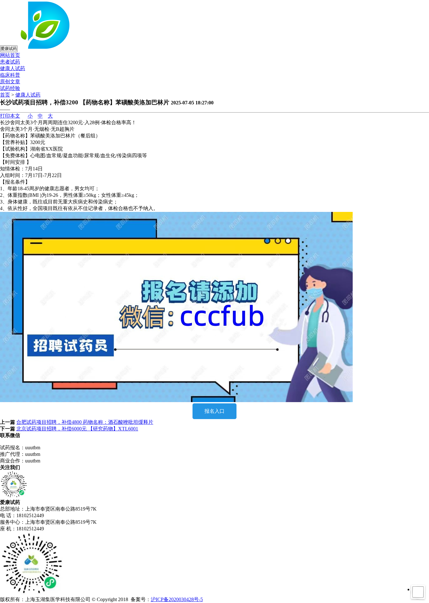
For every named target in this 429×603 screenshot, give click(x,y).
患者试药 (10, 61)
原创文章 (10, 81)
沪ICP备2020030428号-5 (177, 599)
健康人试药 (12, 68)
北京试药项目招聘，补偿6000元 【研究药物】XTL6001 (77, 428)
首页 (5, 94)
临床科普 (10, 75)
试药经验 (10, 88)
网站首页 (10, 55)
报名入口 (214, 411)
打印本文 (10, 116)
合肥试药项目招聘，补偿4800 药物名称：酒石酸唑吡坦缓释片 (84, 422)
